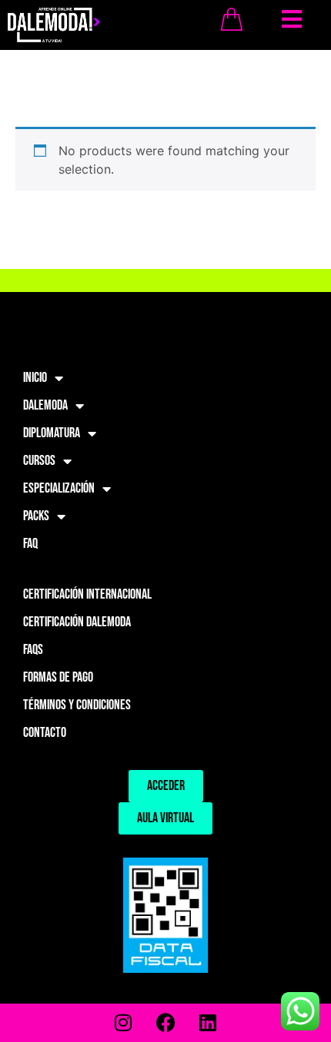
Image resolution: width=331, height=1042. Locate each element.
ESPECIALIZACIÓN (59, 488)
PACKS (36, 516)
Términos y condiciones (77, 705)
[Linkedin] (208, 1023)
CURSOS (39, 461)
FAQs (33, 650)
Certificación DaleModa (77, 622)
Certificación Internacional (87, 594)
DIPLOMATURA (51, 433)
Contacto (44, 733)
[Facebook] (165, 1023)
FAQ (30, 544)
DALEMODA (45, 405)
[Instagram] (123, 1023)
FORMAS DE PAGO (58, 677)
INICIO (35, 378)
